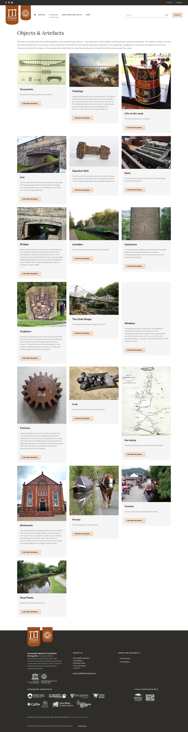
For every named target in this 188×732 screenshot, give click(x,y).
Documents (26, 89)
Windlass (130, 323)
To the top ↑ (82, 726)
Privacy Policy (125, 658)
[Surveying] (146, 401)
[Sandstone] (146, 223)
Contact (169, 2)
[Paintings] (94, 70)
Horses (76, 519)
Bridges (24, 244)
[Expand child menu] (46, 15)
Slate (128, 173)
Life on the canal (134, 113)
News (88, 15)
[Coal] (94, 383)
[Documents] (41, 69)
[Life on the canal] (146, 81)
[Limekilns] (94, 223)
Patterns (25, 428)
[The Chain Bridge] (94, 298)
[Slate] (146, 152)
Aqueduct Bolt (80, 170)
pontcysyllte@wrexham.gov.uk (84, 673)
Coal (74, 404)
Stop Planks (27, 597)
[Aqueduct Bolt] (94, 151)
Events (177, 15)
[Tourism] (146, 484)
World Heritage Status (72, 15)
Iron (22, 177)
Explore (41, 15)
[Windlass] (146, 300)
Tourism (129, 506)
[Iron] (41, 154)
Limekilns (77, 244)
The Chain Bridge (82, 319)
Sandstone (131, 244)
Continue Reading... (30, 103)
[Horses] (94, 490)
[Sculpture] (41, 304)
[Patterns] (41, 395)
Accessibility (124, 662)
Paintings (77, 91)
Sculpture (25, 331)
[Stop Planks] (41, 576)
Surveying (130, 440)
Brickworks (26, 525)
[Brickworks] (41, 493)
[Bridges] (41, 223)
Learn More (53, 15)
